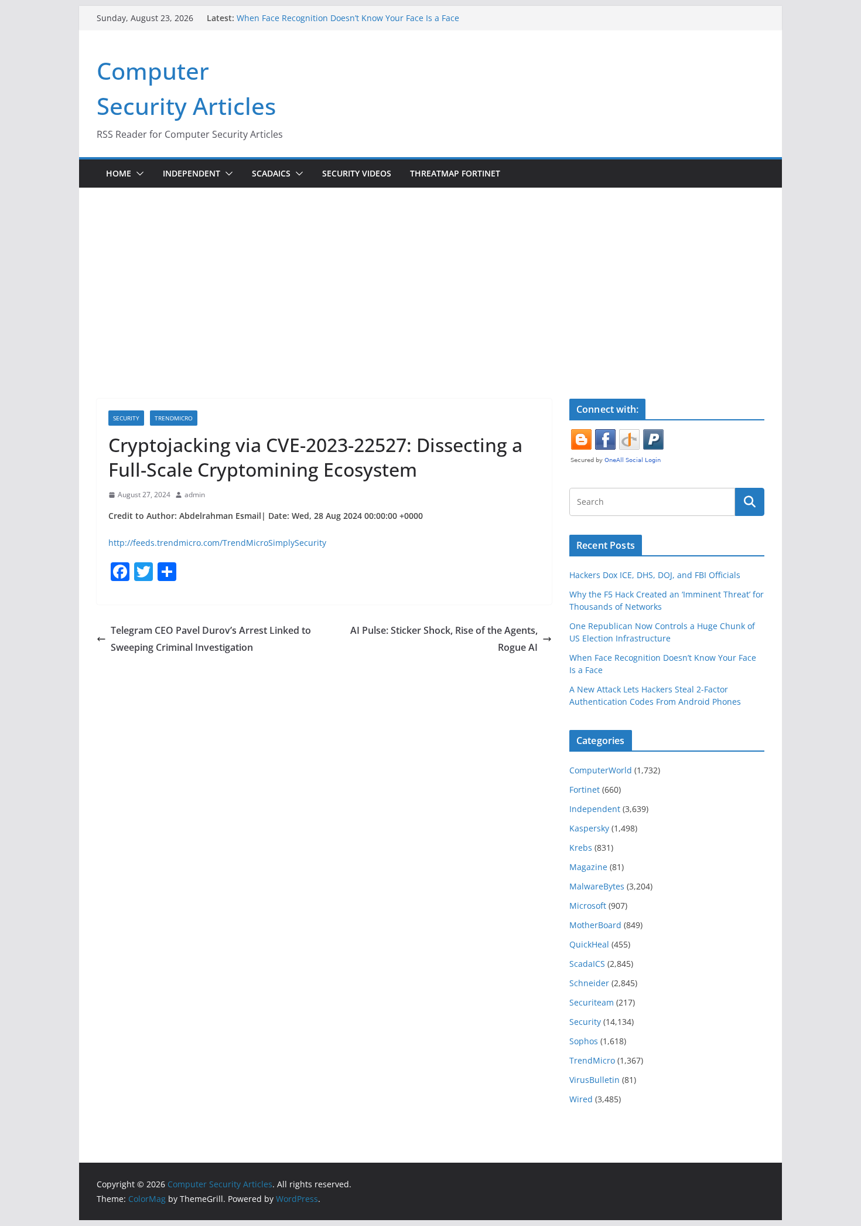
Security (126, 418)
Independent (191, 173)
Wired (581, 1099)
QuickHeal (589, 944)
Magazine (588, 866)
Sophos (583, 1041)
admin (194, 495)
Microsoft (587, 905)
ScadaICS (271, 173)
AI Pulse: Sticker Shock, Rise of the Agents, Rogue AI (444, 639)
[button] (137, 173)
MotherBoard (595, 924)
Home (118, 173)
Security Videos (356, 173)
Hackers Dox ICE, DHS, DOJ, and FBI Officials (654, 574)
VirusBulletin (594, 1079)
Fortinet (584, 789)
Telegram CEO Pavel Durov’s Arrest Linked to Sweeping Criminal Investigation (211, 639)
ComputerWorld (600, 770)
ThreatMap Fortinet (455, 173)
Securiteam (591, 1002)
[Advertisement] (430, 275)
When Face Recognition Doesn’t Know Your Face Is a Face (348, 17)
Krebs (580, 847)
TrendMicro (174, 418)
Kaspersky (589, 828)
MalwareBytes (596, 886)
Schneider (589, 983)
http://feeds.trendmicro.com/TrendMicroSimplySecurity (217, 542)
